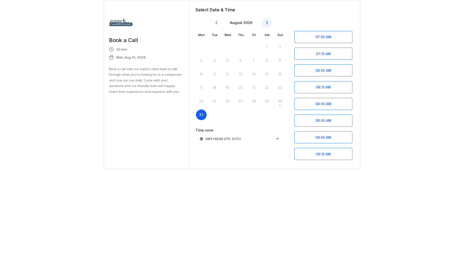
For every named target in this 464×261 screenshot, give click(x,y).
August (236, 22)
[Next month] (267, 23)
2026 (247, 22)
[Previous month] (216, 23)
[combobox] (239, 139)
